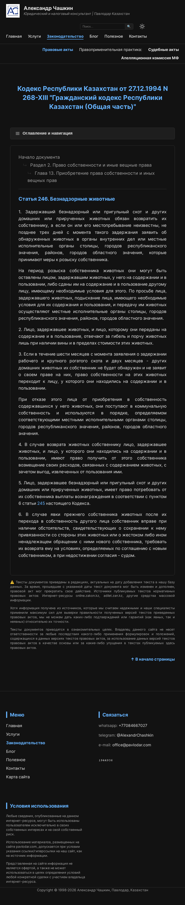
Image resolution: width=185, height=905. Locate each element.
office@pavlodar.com (131, 744)
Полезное (113, 36)
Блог (94, 36)
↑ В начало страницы (153, 659)
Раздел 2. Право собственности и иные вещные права (91, 165)
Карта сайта (18, 776)
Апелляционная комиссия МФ (150, 57)
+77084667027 (133, 725)
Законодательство (65, 36)
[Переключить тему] (142, 26)
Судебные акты (163, 49)
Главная (14, 36)
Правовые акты (57, 49)
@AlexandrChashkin (135, 735)
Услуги (34, 36)
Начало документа (39, 157)
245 (41, 503)
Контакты (138, 36)
